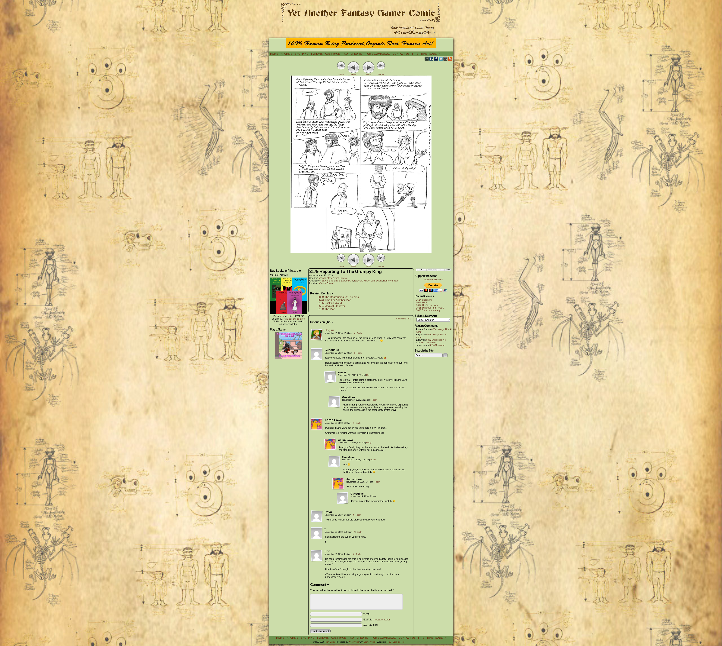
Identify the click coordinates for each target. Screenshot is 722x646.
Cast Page (332, 53)
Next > (368, 74)
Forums (317, 53)
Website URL (370, 625)
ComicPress (369, 642)
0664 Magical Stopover (331, 305)
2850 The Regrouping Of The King (338, 296)
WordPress (354, 642)
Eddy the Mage (362, 280)
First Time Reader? (426, 53)
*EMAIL (376, 619)
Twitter (440, 58)
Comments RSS (403, 319)
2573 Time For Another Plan (334, 299)
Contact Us (401, 53)
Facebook (436, 58)
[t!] (317, 533)
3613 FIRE (421, 302)
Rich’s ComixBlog (377, 53)
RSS (450, 58)
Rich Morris (330, 642)
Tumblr (431, 58)
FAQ (345, 53)
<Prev (353, 74)
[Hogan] (317, 339)
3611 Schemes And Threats (430, 307)
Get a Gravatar (382, 619)
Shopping (302, 53)
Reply (359, 333)
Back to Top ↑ (399, 642)
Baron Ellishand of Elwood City (337, 280)
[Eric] (317, 556)
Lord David (376, 280)
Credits (356, 53)
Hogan (329, 330)
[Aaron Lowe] (317, 424)
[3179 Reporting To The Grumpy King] (361, 251)
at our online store (295, 319)
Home (274, 53)
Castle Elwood (326, 283)
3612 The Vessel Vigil (427, 305)
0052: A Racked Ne (436, 340)
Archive (286, 53)
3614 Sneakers (424, 300)
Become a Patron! (433, 279)
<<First (341, 74)
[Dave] (317, 516)
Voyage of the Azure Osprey (333, 278)
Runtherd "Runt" (391, 280)
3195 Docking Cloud (330, 302)
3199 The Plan (326, 308)
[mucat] (330, 377)
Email (445, 58)
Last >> (381, 74)
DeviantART (426, 58)
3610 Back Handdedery (428, 310)
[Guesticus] (317, 354)
